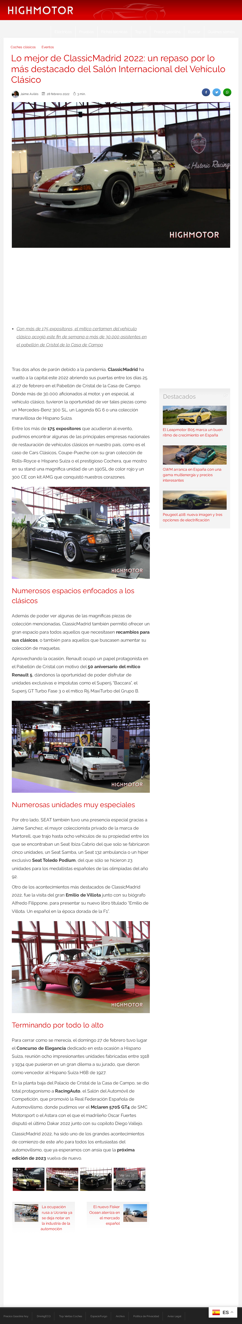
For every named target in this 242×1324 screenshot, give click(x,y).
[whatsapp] (227, 92)
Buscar (194, 32)
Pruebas (86, 32)
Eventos (48, 47)
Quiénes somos (221, 32)
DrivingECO (44, 1316)
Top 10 (141, 32)
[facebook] (206, 92)
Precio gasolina (167, 32)
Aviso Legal (174, 1316)
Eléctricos (63, 32)
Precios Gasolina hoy (16, 1316)
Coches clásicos (23, 47)
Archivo (120, 1316)
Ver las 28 (126, 1175)
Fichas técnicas (114, 32)
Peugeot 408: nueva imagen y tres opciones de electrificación (192, 517)
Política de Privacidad (146, 1316)
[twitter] (216, 92)
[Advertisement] (121, 287)
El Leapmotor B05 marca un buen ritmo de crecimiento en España (192, 432)
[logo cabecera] (40, 10)
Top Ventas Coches (70, 1316)
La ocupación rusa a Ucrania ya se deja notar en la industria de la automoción (56, 1218)
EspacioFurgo (99, 1316)
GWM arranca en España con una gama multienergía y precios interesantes (192, 475)
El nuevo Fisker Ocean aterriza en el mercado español (104, 1215)
